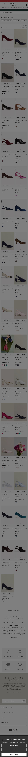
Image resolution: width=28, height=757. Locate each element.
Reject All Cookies (14, 750)
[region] (14, 746)
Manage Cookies (14, 745)
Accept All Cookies (14, 754)
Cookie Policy (22, 742)
